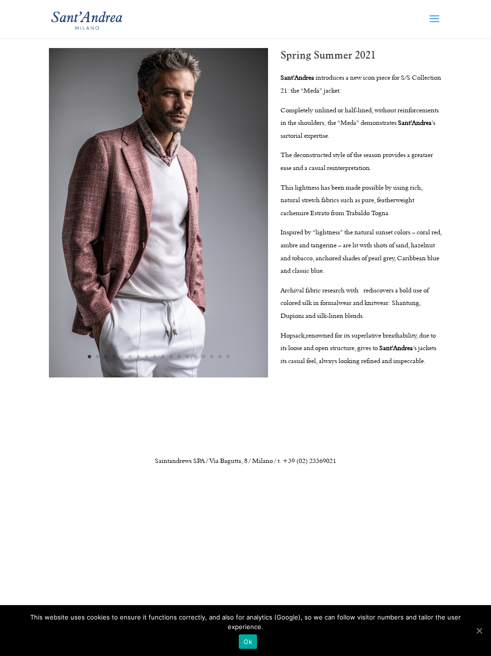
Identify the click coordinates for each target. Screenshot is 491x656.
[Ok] (479, 630)
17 (220, 356)
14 (195, 356)
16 (211, 356)
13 (187, 356)
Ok (248, 641)
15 (203, 356)
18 (228, 356)
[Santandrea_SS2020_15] (158, 374)
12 (179, 356)
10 (162, 356)
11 (171, 356)
